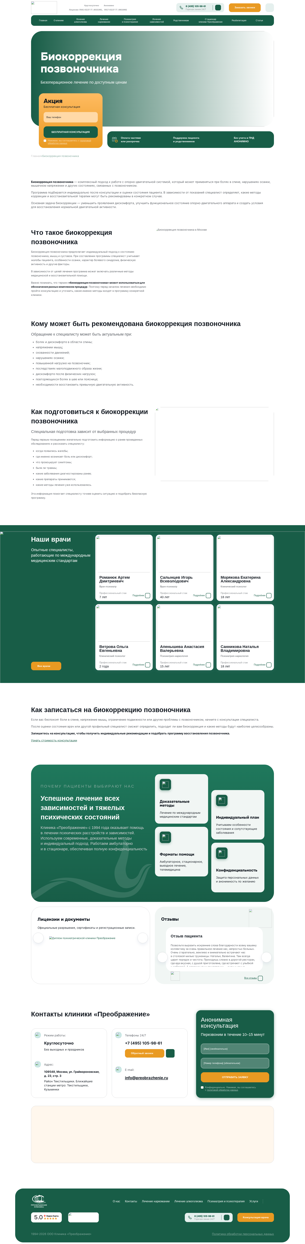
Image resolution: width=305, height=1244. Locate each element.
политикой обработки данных (222, 1090)
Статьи (259, 20)
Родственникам (181, 20)
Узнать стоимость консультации (54, 740)
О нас (116, 1201)
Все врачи (43, 666)
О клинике (59, 20)
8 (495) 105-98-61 (196, 6)
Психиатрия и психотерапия (130, 20)
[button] (38, 938)
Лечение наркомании (104, 20)
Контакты (131, 1201)
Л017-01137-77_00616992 (115, 10)
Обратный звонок (142, 1053)
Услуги (253, 1201)
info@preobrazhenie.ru (146, 1077)
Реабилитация (239, 20)
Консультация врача (256, 1217)
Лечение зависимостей (157, 20)
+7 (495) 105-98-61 (143, 1043)
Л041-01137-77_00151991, (91, 10)
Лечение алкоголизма (80, 20)
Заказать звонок (245, 7)
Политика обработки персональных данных (243, 1234)
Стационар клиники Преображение (211, 20)
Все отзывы (250, 978)
